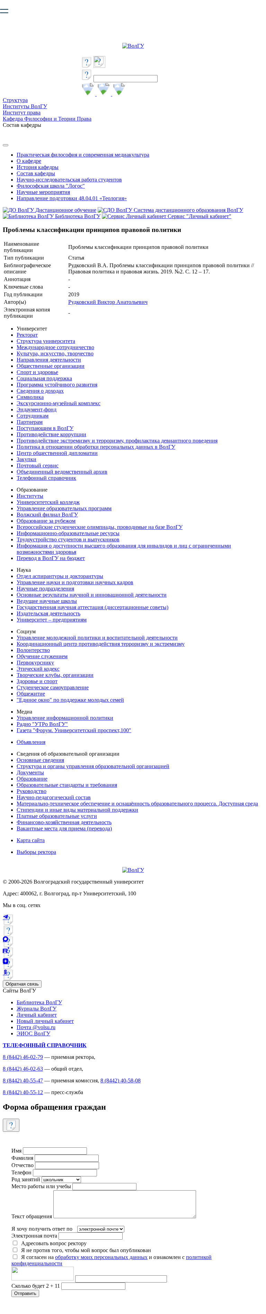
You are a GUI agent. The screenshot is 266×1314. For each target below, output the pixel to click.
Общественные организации (51, 366)
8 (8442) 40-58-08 (120, 1080)
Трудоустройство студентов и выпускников (68, 539)
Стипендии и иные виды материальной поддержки (77, 810)
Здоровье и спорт (37, 681)
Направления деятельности (49, 360)
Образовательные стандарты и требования (67, 785)
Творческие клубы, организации (55, 675)
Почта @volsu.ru (36, 1027)
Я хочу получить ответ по (41, 1229)
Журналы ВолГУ (36, 1009)
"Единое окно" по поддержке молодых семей (70, 700)
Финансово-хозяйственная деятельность (64, 822)
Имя (16, 1151)
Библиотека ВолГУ (39, 1002)
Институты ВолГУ (25, 106)
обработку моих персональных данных (101, 1257)
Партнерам (30, 422)
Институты (30, 496)
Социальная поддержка (44, 378)
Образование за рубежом (46, 521)
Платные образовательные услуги (57, 816)
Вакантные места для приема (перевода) (64, 828)
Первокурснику (35, 662)
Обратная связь (22, 984)
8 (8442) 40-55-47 (23, 1080)
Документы (30, 772)
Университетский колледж (48, 502)
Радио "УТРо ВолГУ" (42, 724)
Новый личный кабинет (45, 1021)
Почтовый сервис (38, 465)
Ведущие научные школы (47, 601)
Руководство (31, 791)
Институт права (22, 112)
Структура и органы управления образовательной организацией (93, 766)
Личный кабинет (37, 1015)
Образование (32, 779)
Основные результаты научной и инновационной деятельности (92, 595)
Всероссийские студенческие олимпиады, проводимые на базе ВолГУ (100, 527)
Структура (15, 100)
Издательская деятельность (48, 613)
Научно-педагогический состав (54, 797)
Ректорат (27, 335)
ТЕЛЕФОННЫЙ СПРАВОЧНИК (45, 1045)
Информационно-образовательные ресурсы (68, 533)
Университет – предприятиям (52, 620)
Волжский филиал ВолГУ (47, 515)
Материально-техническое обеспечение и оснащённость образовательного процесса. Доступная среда (137, 804)
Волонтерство (33, 650)
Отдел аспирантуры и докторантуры (60, 576)
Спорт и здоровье (37, 372)
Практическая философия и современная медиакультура (83, 155)
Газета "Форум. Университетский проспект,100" (74, 730)
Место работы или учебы (41, 1186)
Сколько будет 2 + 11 (36, 1286)
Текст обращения (31, 1216)
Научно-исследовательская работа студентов (69, 180)
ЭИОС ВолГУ (33, 1033)
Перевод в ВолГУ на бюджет (51, 558)
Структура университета (46, 341)
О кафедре (29, 161)
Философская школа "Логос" (51, 186)
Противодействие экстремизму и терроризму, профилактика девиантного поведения (117, 441)
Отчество (22, 1165)
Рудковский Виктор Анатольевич (108, 302)
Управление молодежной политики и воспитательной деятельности (97, 638)
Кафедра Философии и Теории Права (47, 119)
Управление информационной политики (65, 718)
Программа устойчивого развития (57, 385)
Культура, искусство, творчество (55, 353)
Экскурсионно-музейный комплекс (58, 403)
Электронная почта (34, 1236)
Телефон (21, 1172)
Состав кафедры (36, 173)
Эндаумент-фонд (36, 409)
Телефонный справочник (46, 478)
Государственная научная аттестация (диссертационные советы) (92, 607)
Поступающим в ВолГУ (45, 428)
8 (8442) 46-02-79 (23, 1057)
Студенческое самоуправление (53, 687)
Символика (30, 397)
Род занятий (25, 1179)
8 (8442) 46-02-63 (23, 1069)
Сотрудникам (32, 416)
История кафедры (38, 167)
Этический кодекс (38, 669)
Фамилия (22, 1158)
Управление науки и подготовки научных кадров (75, 582)
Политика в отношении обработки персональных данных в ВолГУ (96, 447)
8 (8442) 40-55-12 (23, 1092)
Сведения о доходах (40, 391)
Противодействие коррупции (51, 434)
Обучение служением (42, 656)
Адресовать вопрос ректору (52, 1243)
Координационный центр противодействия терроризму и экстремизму (101, 644)
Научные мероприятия (43, 192)
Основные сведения (40, 760)
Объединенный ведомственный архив (62, 472)
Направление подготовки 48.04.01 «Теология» (72, 198)
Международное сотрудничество (55, 347)
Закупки (26, 459)
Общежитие (31, 694)
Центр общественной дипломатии (57, 453)
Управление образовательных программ (64, 508)
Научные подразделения (45, 588)
